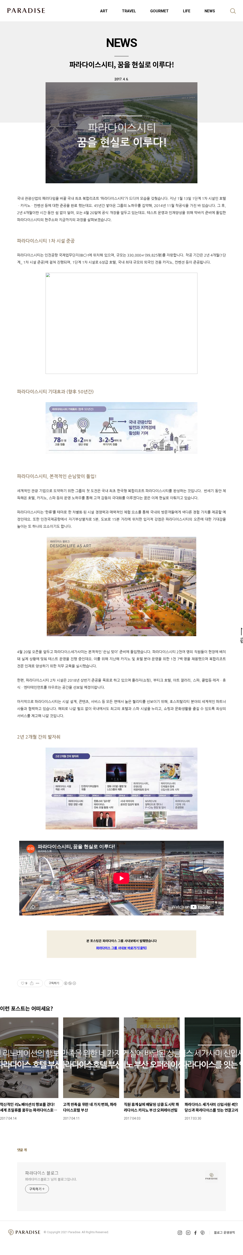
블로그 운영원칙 (224, 1232)
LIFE (186, 11)
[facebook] (195, 1233)
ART (104, 11)
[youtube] (188, 1233)
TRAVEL (129, 11)
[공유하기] (32, 983)
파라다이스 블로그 (42, 1173)
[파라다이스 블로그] (26, 10)
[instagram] (180, 1233)
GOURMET (159, 11)
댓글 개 (22, 1149)
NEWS (210, 11)
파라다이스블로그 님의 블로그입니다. (51, 1179)
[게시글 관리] (38, 983)
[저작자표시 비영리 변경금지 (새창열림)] (69, 983)
